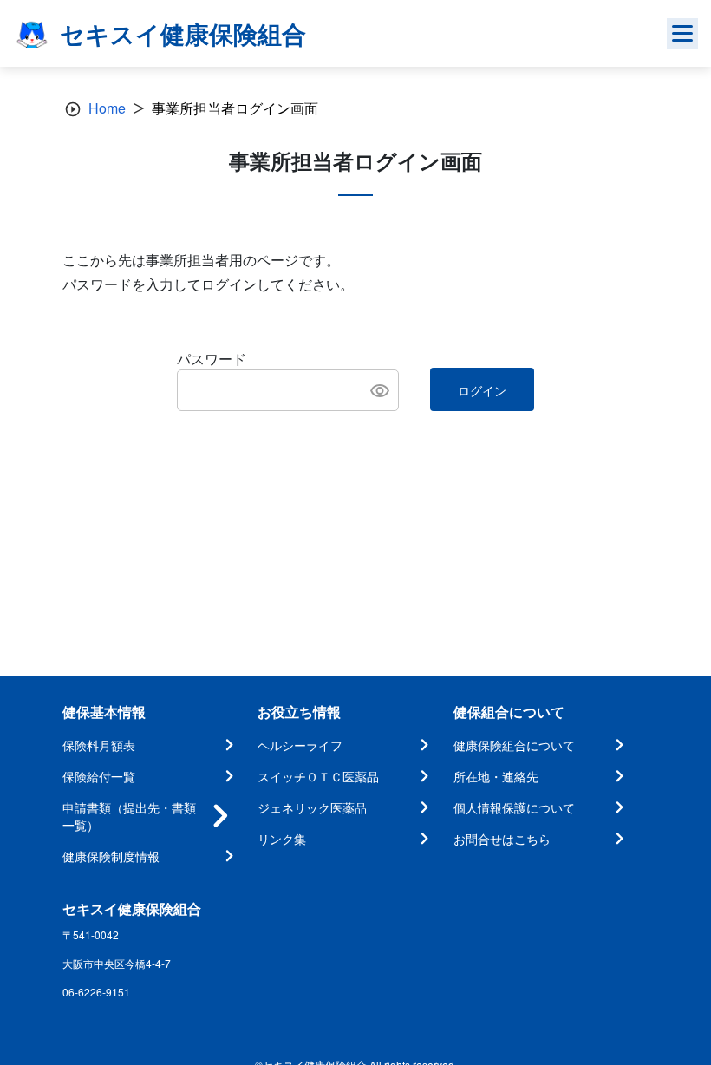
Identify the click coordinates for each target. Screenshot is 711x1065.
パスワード (211, 359)
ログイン (482, 390)
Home (107, 108)
